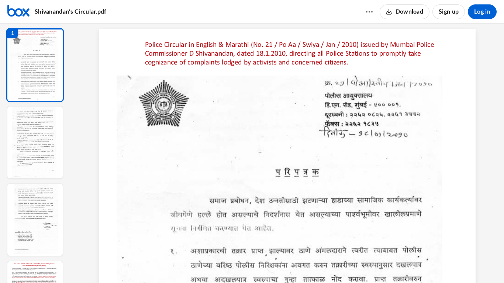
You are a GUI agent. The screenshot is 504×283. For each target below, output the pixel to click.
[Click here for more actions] (369, 11)
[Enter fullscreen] (355, 265)
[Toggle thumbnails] (219, 265)
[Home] (18, 12)
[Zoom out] (288, 265)
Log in (482, 12)
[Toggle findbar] (233, 265)
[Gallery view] (342, 265)
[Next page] (272, 265)
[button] (35, 65)
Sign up (449, 12)
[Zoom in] (313, 265)
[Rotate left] (328, 265)
